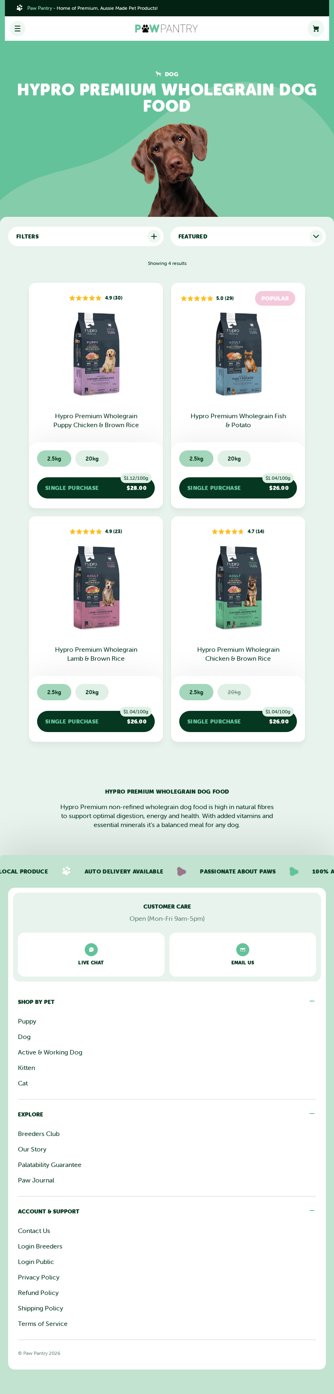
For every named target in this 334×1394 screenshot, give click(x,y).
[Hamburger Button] (17, 28)
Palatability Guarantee (49, 1164)
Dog (24, 1036)
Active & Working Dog (50, 1052)
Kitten (26, 1067)
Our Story (32, 1149)
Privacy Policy (38, 1277)
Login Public (36, 1261)
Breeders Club (38, 1133)
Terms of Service (43, 1323)
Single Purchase (96, 484)
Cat (23, 1083)
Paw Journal (36, 1180)
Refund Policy (38, 1292)
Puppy (27, 1021)
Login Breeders (40, 1246)
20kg (92, 458)
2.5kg (54, 458)
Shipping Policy (40, 1308)
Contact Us (34, 1230)
